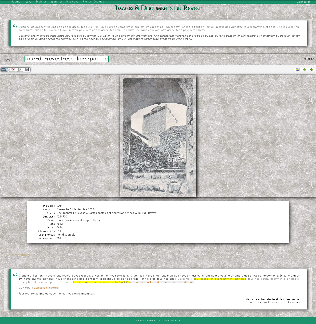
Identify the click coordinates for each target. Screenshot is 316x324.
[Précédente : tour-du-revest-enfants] (304, 69)
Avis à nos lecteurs (46, 288)
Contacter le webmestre (168, 321)
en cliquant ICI (83, 294)
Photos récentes (93, 2)
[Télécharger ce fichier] (26, 70)
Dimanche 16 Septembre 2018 (75, 209)
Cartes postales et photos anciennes (111, 213)
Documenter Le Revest (71, 213)
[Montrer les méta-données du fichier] (19, 69)
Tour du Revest (147, 213)
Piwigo (152, 321)
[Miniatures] (297, 69)
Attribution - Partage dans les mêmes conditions (161, 282)
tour (59, 205)
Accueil (7, 60)
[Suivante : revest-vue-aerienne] (311, 69)
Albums (15, 2)
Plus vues (72, 2)
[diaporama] (13, 69)
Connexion (304, 2)
